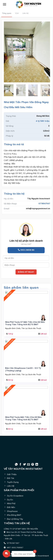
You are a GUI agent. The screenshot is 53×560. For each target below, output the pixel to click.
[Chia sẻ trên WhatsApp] (16, 464)
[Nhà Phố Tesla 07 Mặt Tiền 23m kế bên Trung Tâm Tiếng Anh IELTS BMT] (26, 304)
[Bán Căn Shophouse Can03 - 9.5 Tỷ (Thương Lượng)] (26, 352)
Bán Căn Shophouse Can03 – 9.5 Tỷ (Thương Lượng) (23, 369)
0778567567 (44, 203)
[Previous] (8, 52)
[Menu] (4, 4)
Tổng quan (6, 13)
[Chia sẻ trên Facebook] (20, 464)
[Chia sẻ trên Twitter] (24, 464)
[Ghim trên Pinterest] (32, 464)
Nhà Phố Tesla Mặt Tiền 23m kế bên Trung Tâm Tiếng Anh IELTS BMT (23, 418)
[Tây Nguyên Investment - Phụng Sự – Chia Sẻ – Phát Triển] (28, 4)
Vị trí (17, 13)
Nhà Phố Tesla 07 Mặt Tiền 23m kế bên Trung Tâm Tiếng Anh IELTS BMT (25, 323)
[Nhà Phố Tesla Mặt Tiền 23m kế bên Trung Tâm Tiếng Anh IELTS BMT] (26, 399)
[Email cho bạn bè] (28, 464)
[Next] (46, 52)
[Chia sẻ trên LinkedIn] (36, 464)
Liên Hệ (25, 13)
